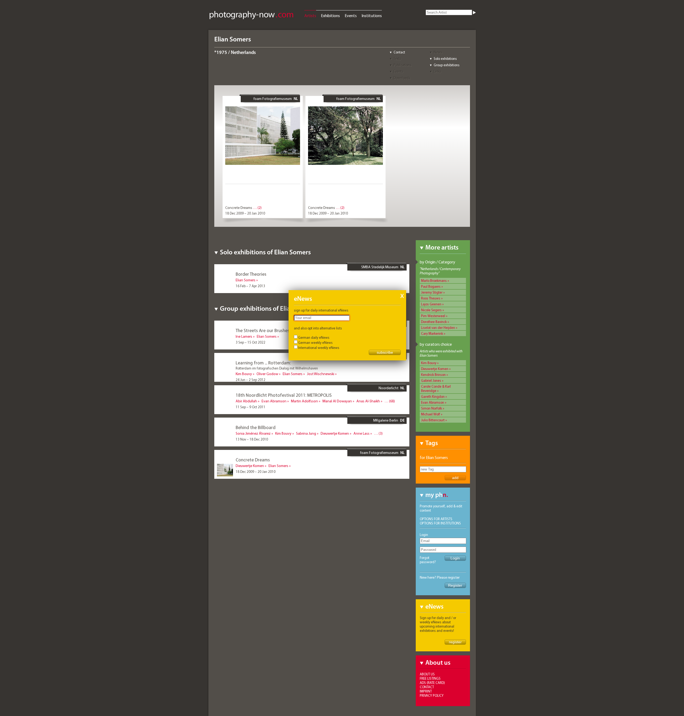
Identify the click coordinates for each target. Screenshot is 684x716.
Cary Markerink (432, 333)
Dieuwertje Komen (434, 369)
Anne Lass (361, 433)
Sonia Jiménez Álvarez (253, 433)
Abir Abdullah (246, 401)
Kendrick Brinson (433, 374)
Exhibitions (330, 15)
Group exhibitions (447, 65)
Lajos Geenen (431, 304)
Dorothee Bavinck (434, 322)
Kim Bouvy (428, 363)
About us (427, 674)
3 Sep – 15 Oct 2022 (250, 342)
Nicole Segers (431, 310)
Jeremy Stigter (431, 292)
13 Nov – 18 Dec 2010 (252, 439)
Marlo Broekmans (434, 280)
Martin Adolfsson (304, 401)
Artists (310, 15)
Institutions (372, 15)
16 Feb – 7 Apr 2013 (250, 286)
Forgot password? (428, 559)
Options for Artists (436, 519)
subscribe (385, 352)
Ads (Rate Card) (432, 682)
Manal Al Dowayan (337, 401)
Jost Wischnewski (320, 373)
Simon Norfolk (431, 408)
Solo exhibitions (445, 58)
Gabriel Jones (431, 380)
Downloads (402, 78)
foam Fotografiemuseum (273, 98)
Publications (402, 65)
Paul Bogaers (431, 286)
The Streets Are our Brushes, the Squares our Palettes (288, 330)
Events (351, 15)
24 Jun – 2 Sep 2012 (250, 380)
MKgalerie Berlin (385, 420)
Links (437, 71)
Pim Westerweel (433, 316)
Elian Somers (245, 280)
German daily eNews (313, 337)
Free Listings (430, 678)
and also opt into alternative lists (318, 328)
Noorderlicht (388, 388)
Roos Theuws (430, 298)
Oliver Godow (267, 373)
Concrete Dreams (238, 207)
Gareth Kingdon (433, 396)
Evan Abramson (432, 402)
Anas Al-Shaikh (368, 401)
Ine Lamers (244, 336)
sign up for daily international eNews (321, 310)
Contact (399, 52)
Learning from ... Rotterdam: (263, 362)
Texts (397, 58)
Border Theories (251, 274)
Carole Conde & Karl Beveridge (436, 388)
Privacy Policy (432, 695)
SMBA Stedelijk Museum (379, 266)
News (438, 52)
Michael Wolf (430, 414)
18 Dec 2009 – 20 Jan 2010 (245, 213)
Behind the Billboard (255, 427)
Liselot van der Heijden (438, 327)
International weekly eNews (318, 347)
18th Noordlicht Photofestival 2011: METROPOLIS (284, 395)
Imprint (426, 691)
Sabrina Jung (306, 433)
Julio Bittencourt (433, 420)
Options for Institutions (440, 523)
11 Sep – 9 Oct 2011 (250, 407)
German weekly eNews (315, 342)
